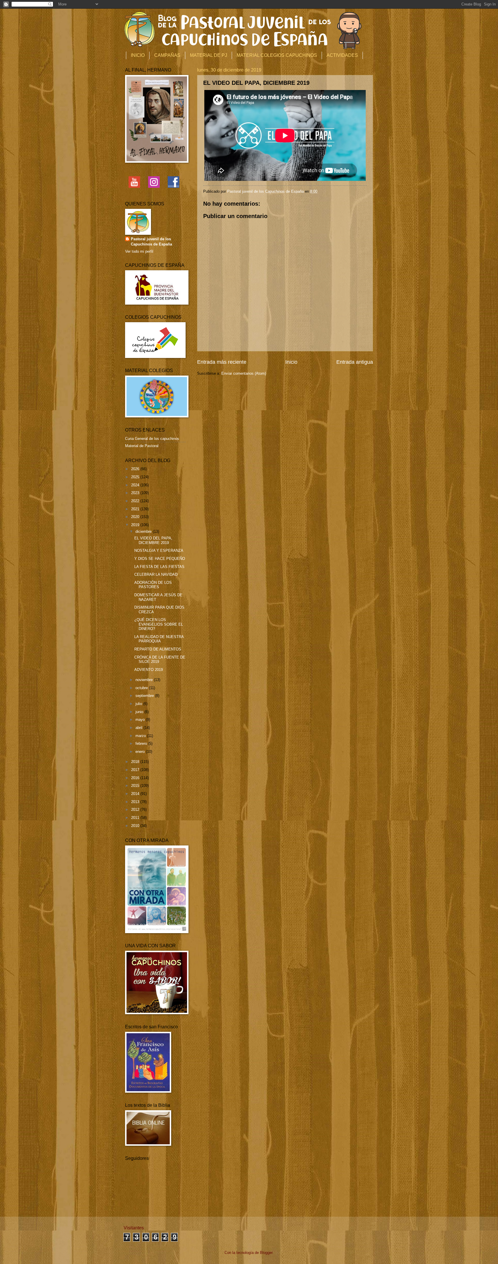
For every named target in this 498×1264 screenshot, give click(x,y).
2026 (135, 469)
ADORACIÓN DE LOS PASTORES (153, 584)
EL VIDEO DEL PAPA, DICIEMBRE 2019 (153, 540)
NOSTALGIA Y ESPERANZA (158, 550)
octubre (142, 688)
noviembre (144, 680)
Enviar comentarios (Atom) (243, 373)
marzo (141, 736)
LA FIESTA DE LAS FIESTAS (159, 567)
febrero (141, 743)
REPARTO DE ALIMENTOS (157, 649)
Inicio (291, 362)
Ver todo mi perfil (139, 251)
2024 (135, 485)
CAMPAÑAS (167, 55)
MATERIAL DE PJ (208, 55)
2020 (135, 517)
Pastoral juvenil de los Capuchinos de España (151, 241)
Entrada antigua (354, 362)
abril (139, 727)
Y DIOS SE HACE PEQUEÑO (159, 558)
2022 (135, 501)
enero (140, 751)
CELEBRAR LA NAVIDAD (156, 574)
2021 (135, 509)
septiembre (145, 695)
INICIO (138, 55)
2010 (135, 826)
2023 (135, 493)
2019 (135, 525)
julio (139, 704)
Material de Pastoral (142, 446)
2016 (135, 778)
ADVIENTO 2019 (148, 669)
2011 (135, 817)
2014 (135, 794)
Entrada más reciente (221, 362)
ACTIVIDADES (342, 55)
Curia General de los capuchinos (152, 438)
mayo (140, 719)
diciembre (144, 531)
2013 (135, 802)
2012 (135, 809)
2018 (135, 761)
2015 (135, 785)
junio (139, 712)
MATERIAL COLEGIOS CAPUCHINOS (277, 55)
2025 (135, 477)
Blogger (266, 1252)
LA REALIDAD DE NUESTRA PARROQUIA (159, 639)
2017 (135, 770)
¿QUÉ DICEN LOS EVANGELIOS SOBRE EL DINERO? (158, 624)
